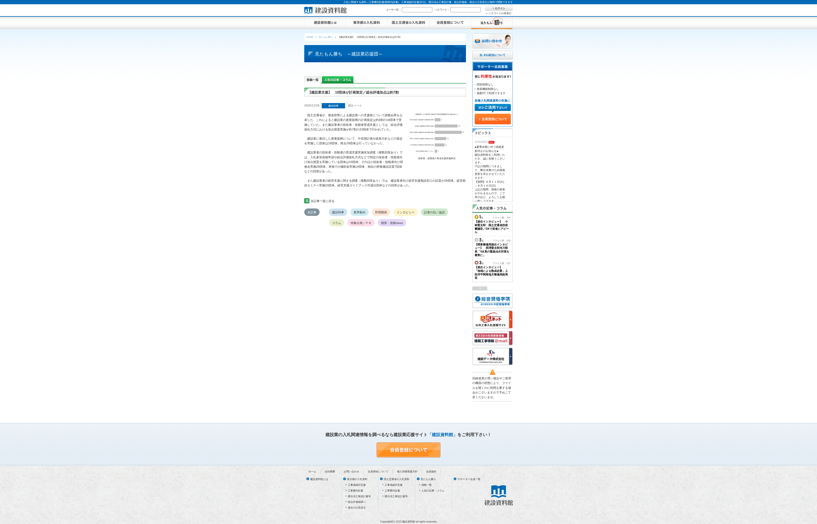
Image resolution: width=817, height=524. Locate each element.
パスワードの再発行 (499, 13)
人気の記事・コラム (432, 490)
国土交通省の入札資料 (396, 479)
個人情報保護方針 (407, 471)
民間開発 (381, 212)
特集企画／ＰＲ (361, 223)
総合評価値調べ (357, 501)
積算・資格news (392, 223)
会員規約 (431, 471)
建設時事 (338, 212)
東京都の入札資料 (357, 479)
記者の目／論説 (434, 212)
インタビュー (405, 212)
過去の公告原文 (357, 507)
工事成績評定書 (357, 484)
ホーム (312, 471)
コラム (336, 223)
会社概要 (330, 471)
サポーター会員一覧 (468, 479)
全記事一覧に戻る (322, 201)
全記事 (311, 212)
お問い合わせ (351, 471)
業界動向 (360, 212)
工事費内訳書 (355, 490)
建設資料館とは (319, 479)
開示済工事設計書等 (359, 496)
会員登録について (378, 471)
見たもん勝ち (428, 479)
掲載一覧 (426, 484)
